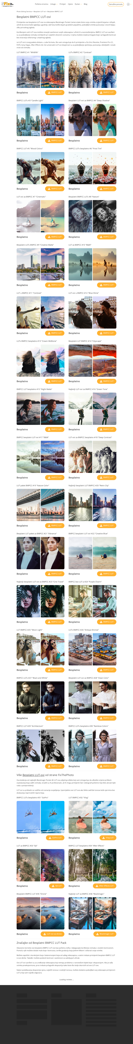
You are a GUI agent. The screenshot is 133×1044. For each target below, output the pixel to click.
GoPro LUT (57, 837)
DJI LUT (58, 885)
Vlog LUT (109, 837)
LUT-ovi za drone (54, 934)
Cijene (70, 4)
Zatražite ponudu (116, 4)
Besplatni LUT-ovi (33, 775)
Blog (85, 4)
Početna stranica (41, 4)
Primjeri (63, 4)
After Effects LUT (106, 885)
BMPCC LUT (56, 92)
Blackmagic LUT (106, 934)
